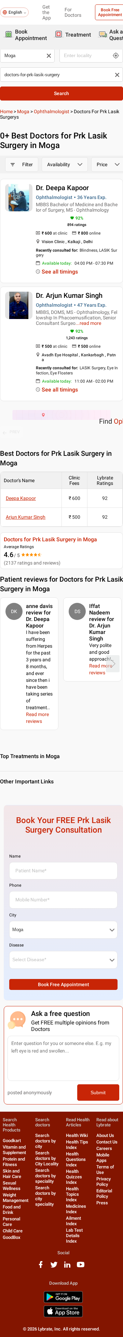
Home (6, 111)
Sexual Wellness (11, 1185)
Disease (16, 945)
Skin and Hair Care (12, 1173)
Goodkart (12, 1140)
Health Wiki (77, 1135)
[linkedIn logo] (67, 1267)
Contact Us (107, 1141)
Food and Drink (11, 1209)
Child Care (13, 1230)
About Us (105, 1135)
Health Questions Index (76, 1159)
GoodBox (11, 1237)
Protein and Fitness (14, 1161)
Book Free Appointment (63, 984)
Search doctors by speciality (45, 1176)
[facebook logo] (41, 1267)
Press (102, 1202)
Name (14, 856)
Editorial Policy (104, 1193)
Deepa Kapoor (21, 498)
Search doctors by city (45, 1141)
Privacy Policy (103, 1181)
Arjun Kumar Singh (25, 517)
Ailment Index (73, 1221)
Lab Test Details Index (74, 1236)
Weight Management (15, 1197)
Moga (23, 111)
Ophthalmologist (51, 111)
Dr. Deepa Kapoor (62, 188)
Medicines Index (76, 1209)
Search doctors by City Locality (46, 1158)
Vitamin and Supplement (14, 1149)
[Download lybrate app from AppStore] (63, 1316)
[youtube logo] (81, 1267)
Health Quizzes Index (74, 1177)
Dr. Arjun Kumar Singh (69, 295)
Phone (15, 885)
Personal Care (11, 1221)
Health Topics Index (72, 1194)
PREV (15, 431)
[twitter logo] (54, 1267)
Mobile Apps (102, 1157)
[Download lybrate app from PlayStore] (63, 1301)
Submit (98, 1092)
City (12, 915)
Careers (104, 1148)
